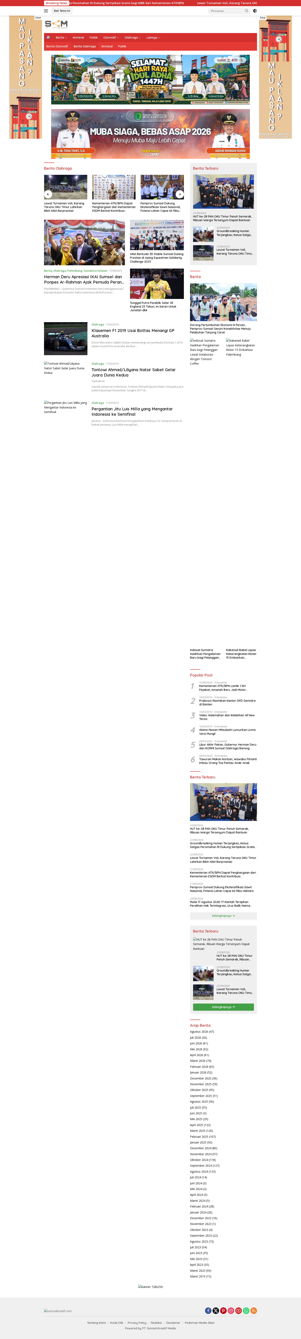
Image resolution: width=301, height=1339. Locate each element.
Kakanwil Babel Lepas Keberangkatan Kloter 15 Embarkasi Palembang (241, 653)
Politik (94, 37)
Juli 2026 (195, 1037)
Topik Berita (98, 381)
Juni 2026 (196, 1043)
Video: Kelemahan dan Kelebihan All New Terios (227, 717)
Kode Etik (116, 1323)
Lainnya (152, 37)
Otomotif (109, 37)
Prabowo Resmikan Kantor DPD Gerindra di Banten (227, 702)
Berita (60, 37)
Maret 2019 (197, 1276)
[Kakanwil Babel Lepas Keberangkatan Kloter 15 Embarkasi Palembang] (241, 492)
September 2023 (201, 1235)
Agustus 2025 (199, 1101)
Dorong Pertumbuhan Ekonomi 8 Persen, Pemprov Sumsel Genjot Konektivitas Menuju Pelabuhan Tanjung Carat (220, 328)
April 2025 (196, 1125)
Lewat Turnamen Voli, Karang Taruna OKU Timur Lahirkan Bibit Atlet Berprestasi (165, 3)
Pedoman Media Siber (200, 1323)
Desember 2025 (200, 1078)
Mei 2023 (196, 1259)
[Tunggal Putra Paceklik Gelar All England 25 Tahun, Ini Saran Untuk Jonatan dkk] (157, 284)
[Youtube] (238, 1311)
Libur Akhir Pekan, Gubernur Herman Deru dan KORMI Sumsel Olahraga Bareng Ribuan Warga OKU (227, 746)
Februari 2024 (199, 1206)
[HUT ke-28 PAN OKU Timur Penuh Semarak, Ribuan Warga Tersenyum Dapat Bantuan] (223, 191)
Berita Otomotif (57, 46)
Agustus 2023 (199, 1241)
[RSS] (253, 1311)
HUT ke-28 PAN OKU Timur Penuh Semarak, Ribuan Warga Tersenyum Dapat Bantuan (222, 218)
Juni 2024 (196, 1183)
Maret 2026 (197, 1061)
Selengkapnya (222, 916)
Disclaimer (173, 1323)
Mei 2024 (196, 1189)
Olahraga (131, 37)
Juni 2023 (196, 1253)
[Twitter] (216, 1311)
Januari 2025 (198, 1142)
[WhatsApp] (246, 1311)
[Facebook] (208, 1311)
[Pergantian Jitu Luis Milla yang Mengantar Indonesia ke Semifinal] (65, 417)
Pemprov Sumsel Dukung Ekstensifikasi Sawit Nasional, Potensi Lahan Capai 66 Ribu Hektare (160, 207)
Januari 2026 (198, 1072)
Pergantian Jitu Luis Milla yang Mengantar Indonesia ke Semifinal (132, 411)
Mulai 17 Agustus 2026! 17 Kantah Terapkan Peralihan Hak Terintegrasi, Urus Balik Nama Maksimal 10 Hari (220, 904)
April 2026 (196, 1055)
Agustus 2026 (199, 1031)
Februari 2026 (199, 1067)
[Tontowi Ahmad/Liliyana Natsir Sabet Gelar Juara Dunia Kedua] (65, 377)
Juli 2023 (195, 1247)
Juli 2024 (195, 1177)
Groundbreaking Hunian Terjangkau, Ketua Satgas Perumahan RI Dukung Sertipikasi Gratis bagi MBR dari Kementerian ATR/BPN (235, 233)
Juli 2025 (195, 1107)
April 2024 (196, 1195)
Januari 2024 (198, 1212)
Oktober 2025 (199, 1090)
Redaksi (156, 1323)
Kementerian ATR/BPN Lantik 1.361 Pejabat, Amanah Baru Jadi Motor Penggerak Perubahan (222, 687)
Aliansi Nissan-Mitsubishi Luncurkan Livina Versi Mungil (227, 731)
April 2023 (196, 1265)
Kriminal (78, 37)
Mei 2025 (196, 1119)
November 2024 (201, 1154)
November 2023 (201, 1224)
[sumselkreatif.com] (57, 24)
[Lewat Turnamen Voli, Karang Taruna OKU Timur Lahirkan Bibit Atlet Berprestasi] (65, 187)
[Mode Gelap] (255, 10)
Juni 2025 (196, 1113)
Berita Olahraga (85, 46)
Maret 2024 (197, 1201)
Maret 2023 (197, 1271)
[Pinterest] (223, 1311)
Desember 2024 (200, 1148)
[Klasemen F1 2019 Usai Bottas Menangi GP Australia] (65, 338)
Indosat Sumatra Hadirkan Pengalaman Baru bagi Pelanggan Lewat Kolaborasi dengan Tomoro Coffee (205, 653)
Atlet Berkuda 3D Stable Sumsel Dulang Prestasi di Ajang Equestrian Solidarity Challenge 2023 (156, 257)
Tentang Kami (96, 1323)
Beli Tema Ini (62, 10)
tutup (38, 17)
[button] (247, 10)
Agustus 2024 (199, 1171)
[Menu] (47, 10)
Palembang (74, 270)
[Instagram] (231, 1311)
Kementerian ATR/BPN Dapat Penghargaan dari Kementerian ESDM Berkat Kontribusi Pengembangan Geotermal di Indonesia (114, 207)
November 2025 (201, 1084)
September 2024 (201, 1165)
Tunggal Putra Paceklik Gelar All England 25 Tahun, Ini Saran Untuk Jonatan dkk (153, 306)
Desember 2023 (200, 1218)
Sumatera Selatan (95, 270)
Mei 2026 (196, 1049)
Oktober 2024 (199, 1160)
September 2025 (201, 1096)
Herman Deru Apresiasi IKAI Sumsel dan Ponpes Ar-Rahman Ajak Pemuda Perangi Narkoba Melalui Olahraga (84, 282)
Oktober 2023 (199, 1230)
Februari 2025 (199, 1137)
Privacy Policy (137, 1323)
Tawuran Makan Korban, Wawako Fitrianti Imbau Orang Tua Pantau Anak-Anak (228, 761)
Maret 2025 (197, 1131)
